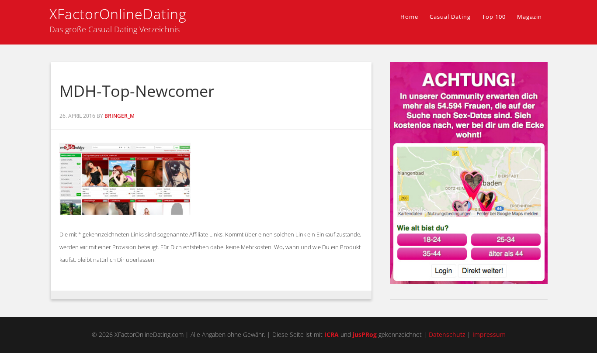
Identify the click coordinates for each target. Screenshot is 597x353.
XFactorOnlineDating (118, 13)
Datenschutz (447, 334)
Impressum (489, 334)
